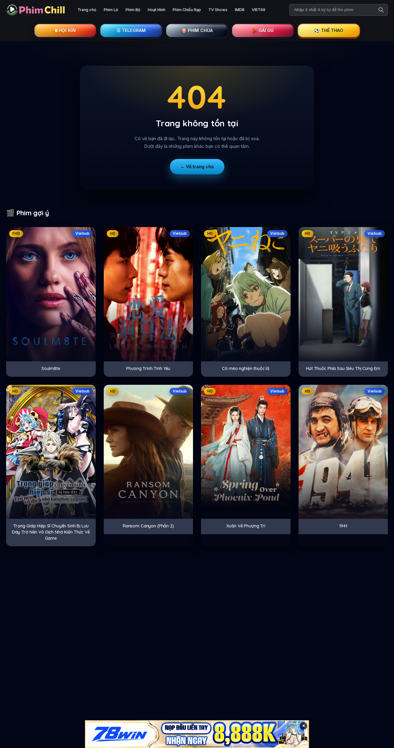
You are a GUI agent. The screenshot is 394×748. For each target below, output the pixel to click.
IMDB (239, 9)
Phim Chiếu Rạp (187, 9)
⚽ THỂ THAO (328, 30)
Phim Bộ (133, 9)
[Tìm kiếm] (381, 10)
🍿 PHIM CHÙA (197, 30)
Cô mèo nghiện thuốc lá (245, 368)
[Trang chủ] (37, 10)
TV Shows (217, 9)
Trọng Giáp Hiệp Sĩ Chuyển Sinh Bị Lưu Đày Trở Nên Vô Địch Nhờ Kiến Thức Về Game (51, 532)
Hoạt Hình (156, 9)
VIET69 (258, 9)
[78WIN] (197, 734)
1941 (343, 526)
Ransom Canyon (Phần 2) (148, 526)
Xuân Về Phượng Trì (245, 526)
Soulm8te (51, 368)
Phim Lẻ (111, 9)
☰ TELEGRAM (131, 30)
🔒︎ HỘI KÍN (65, 30)
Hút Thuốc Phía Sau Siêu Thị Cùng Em (343, 368)
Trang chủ (87, 9)
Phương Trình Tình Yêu (148, 368)
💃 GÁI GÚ (263, 30)
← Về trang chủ (197, 166)
